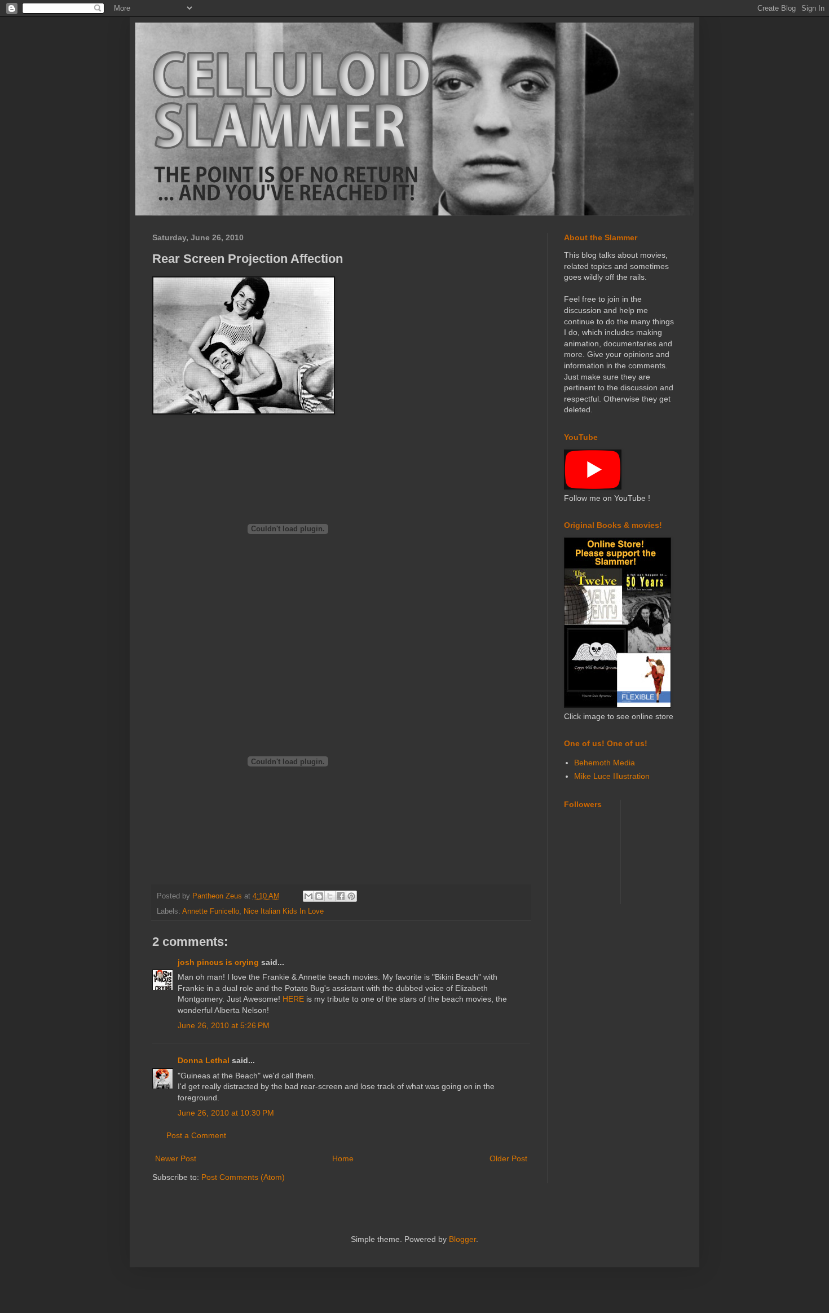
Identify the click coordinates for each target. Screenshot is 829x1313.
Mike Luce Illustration (612, 776)
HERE (293, 998)
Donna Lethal (204, 1060)
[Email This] (308, 896)
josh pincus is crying (218, 962)
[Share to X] (330, 896)
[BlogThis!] (319, 896)
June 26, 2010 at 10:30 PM (226, 1112)
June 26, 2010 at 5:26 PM (224, 1025)
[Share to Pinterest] (351, 896)
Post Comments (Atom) (243, 1177)
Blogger (462, 1239)
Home (343, 1158)
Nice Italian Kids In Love (284, 911)
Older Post (508, 1158)
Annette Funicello (210, 911)
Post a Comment (196, 1135)
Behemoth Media (604, 762)
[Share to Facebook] (340, 896)
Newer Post (175, 1158)
